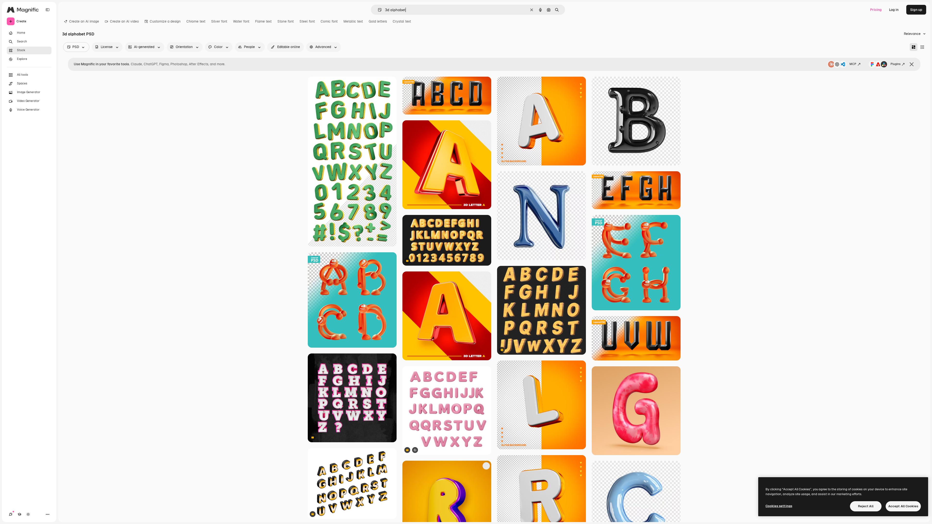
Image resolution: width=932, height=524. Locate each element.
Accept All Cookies (903, 506)
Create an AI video (124, 21)
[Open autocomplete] (377, 10)
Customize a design (165, 21)
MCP (852, 64)
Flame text (263, 21)
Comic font (329, 21)
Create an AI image (84, 21)
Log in (894, 10)
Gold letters (378, 21)
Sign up (916, 10)
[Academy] (19, 514)
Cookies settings (779, 506)
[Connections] (11, 514)
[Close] (912, 64)
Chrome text (195, 21)
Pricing (876, 10)
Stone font (285, 21)
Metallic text (353, 21)
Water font (241, 21)
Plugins (895, 64)
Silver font (219, 21)
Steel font (307, 21)
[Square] (922, 47)
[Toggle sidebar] (47, 10)
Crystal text (402, 21)
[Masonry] (913, 47)
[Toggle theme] (28, 514)
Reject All (866, 506)
